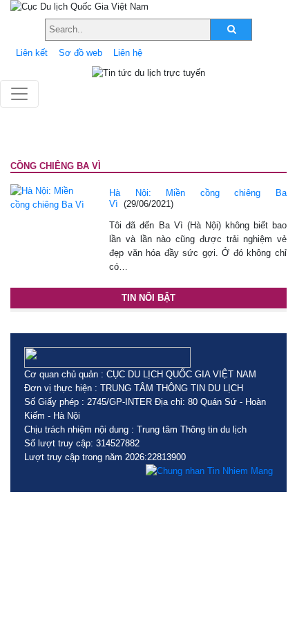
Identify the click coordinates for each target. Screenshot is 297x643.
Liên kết (32, 53)
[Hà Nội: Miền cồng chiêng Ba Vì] (49, 197)
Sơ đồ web (80, 53)
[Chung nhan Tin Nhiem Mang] (209, 471)
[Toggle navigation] (19, 94)
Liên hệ (127, 53)
